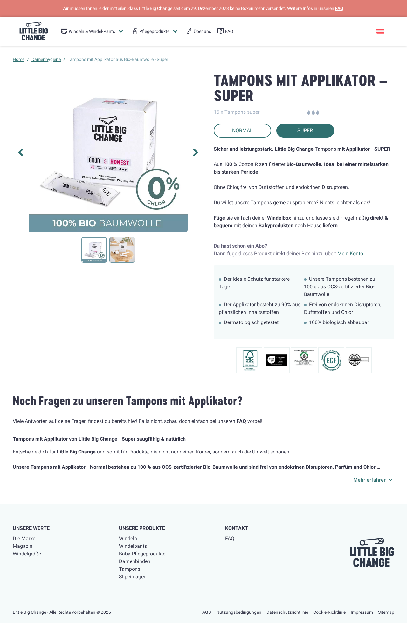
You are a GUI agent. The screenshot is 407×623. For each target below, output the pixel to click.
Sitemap (386, 612)
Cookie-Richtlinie (329, 612)
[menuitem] (92, 31)
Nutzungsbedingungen (238, 612)
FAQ (339, 8)
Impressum (362, 612)
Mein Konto (350, 253)
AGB (206, 612)
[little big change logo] (34, 31)
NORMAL (242, 130)
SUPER (305, 130)
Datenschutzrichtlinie (287, 612)
